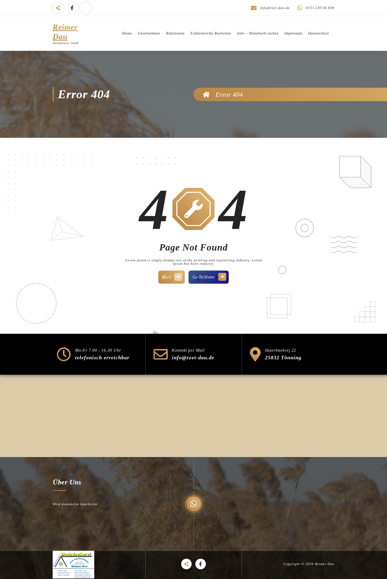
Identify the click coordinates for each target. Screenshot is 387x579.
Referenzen (175, 33)
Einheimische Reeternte (210, 33)
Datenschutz (318, 33)
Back (166, 277)
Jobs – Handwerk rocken (258, 33)
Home (127, 33)
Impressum (293, 33)
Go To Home (203, 277)
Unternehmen (149, 33)
